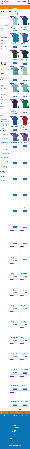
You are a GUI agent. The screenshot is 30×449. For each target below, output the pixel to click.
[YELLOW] (6, 64)
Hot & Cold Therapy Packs (4, 180)
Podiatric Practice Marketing (4, 157)
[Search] (29, 3)
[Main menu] (1, 1)
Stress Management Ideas (4, 141)
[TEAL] (5, 64)
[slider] (8, 53)
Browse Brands (3, 113)
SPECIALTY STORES (5, 419)
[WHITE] (5, 63)
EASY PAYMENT (12, 412)
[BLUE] (2, 63)
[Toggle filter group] (9, 14)
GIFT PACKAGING (25, 417)
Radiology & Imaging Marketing (5, 160)
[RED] (4, 63)
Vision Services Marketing (4, 156)
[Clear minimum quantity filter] (8, 69)
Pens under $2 (3, 176)
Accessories (2, 116)
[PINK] (8, 63)
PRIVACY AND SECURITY (15, 419)
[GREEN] (6, 63)
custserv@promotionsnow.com (15, 446)
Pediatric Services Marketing (4, 150)
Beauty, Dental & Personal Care (5, 124)
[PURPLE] (4, 64)
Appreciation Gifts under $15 (4, 167)
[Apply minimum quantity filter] (7, 69)
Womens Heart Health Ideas (4, 144)
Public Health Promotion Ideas (4, 134)
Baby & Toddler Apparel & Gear (5, 121)
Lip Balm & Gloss (3, 177)
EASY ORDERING (4, 412)
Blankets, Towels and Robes (4, 125)
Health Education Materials (4, 172)
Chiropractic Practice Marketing (5, 153)
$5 (12, 434)
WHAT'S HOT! (5, 418)
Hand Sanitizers (3, 179)
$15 (17, 434)
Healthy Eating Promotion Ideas (5, 161)
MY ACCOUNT (15, 416)
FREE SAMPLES (27, 412)
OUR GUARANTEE (15, 418)
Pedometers (2, 184)
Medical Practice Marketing (4, 149)
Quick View (15, 30)
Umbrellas (2, 183)
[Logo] (6, 1)
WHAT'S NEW (5, 416)
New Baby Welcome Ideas (4, 135)
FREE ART (19, 412)
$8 (14, 434)
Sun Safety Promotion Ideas (4, 138)
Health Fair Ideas (3, 131)
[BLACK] (1, 63)
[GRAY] (1, 64)
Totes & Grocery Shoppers (4, 173)
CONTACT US (15, 417)
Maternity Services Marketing (4, 154)
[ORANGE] (2, 64)
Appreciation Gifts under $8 (4, 166)
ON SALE (5, 417)
